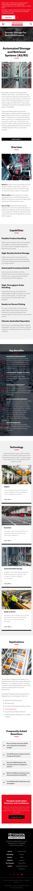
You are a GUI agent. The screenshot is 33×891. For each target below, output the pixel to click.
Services (9, 857)
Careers (21, 854)
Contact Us (22, 869)
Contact (10, 866)
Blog (21, 857)
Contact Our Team (16, 817)
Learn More (8, 17)
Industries (10, 860)
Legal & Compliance (18, 885)
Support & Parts (21, 851)
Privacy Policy (21, 863)
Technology (9, 854)
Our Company (10, 863)
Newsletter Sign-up (21, 866)
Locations (21, 860)
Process (10, 851)
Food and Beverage (10, 709)
